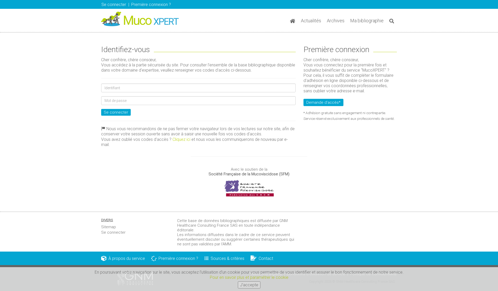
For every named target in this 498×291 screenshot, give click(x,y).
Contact (265, 258)
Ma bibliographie (367, 20)
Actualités (311, 20)
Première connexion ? (177, 258)
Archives (335, 20)
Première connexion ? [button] (151, 4)
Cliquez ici (181, 139)
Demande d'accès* (323, 102)
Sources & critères (226, 258)
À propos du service (125, 258)
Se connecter (116, 112)
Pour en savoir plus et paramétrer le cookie (249, 277)
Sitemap (108, 227)
